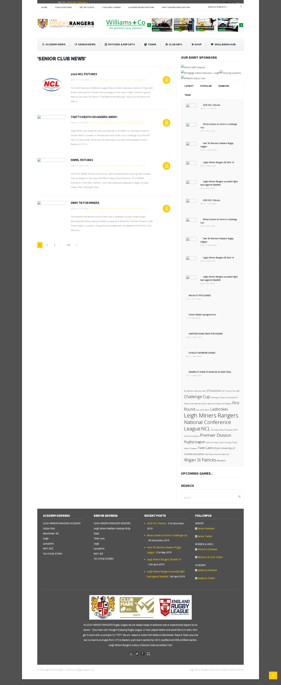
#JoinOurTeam (200, 391)
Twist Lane (205, 448)
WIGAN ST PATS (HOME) (200, 295)
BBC (238, 391)
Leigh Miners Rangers (211, 415)
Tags (187, 95)
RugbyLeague (194, 441)
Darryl (129, 80)
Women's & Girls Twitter (210, 557)
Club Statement (231, 397)
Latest (188, 86)
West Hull (225, 454)
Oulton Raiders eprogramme (202, 314)
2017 (224, 391)
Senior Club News (98, 80)
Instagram (149, 655)
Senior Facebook (205, 528)
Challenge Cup (197, 396)
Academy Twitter (206, 578)
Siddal (207, 442)
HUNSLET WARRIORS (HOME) (202, 352)
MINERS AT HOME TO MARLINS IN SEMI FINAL (210, 371)
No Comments (140, 80)
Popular (206, 86)
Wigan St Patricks (200, 460)
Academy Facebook (207, 570)
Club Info (175, 44)
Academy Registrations (141, 7)
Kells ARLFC (205, 410)
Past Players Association (176, 7)
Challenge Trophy (217, 397)
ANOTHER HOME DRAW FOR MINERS (206, 333)
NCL (205, 428)
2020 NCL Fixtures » (77, 2)
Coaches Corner (111, 7)
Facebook (143, 655)
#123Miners (189, 391)
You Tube (132, 655)
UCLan (216, 448)
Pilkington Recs (217, 430)
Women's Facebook (207, 549)
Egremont (212, 403)
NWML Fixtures (82, 160)
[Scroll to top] (273, 675)
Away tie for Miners (85, 202)
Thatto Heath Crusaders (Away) (94, 117)
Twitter (138, 655)
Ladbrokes (219, 409)
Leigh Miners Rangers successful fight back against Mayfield (219, 183)
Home (44, 7)
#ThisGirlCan (214, 390)
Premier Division (215, 435)
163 (68, 245)
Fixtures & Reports (121, 44)
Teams (152, 44)
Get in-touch (87, 7)
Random (223, 86)
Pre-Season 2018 (230, 430)
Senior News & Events (116, 80)
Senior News (86, 44)
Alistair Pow (231, 391)
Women (221, 460)
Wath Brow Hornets (213, 454)
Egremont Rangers (224, 403)
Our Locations (63, 7)
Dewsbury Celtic (200, 403)
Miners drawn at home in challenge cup (167, 535)
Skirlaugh (215, 442)
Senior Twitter (204, 536)
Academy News (55, 44)
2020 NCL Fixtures (84, 74)
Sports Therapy (225, 442)
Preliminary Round (192, 436)
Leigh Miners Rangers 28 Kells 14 (218, 162)
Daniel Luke (189, 403)
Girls (198, 410)
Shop (198, 44)
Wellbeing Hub (225, 44)
